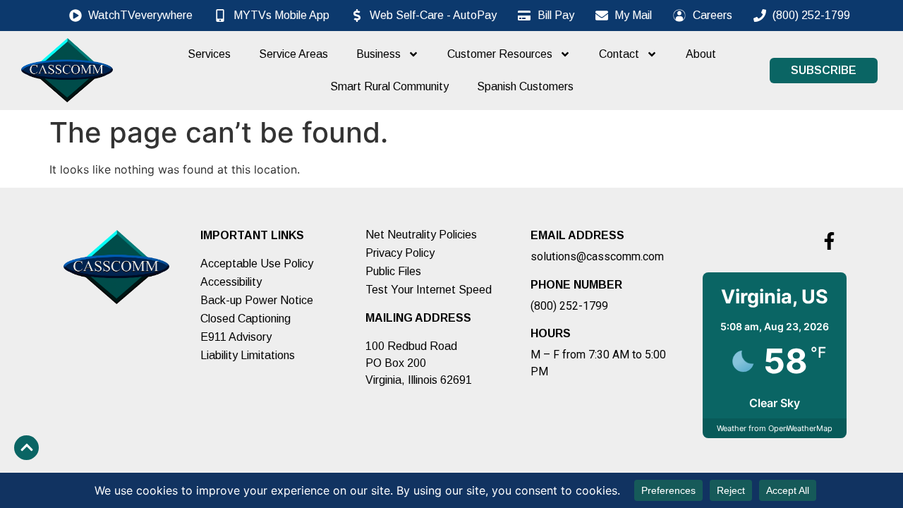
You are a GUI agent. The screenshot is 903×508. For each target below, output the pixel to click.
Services (209, 54)
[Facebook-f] (829, 240)
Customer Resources (499, 54)
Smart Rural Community (389, 86)
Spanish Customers (525, 86)
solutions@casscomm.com (597, 256)
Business (378, 54)
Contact (619, 54)
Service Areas (293, 54)
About (701, 54)
